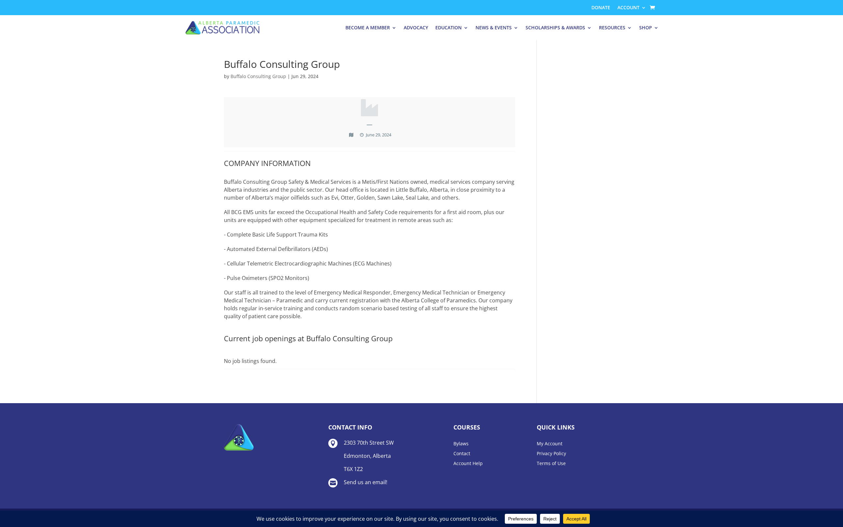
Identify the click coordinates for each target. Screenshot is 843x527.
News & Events (494, 27)
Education (448, 27)
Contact (461, 454)
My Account (549, 444)
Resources (612, 27)
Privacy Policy (551, 454)
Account (628, 8)
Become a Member (367, 27)
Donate (600, 8)
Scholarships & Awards (555, 27)
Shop (645, 27)
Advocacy (416, 27)
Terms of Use (551, 463)
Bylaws (461, 444)
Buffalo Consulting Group (258, 76)
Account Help (468, 463)
